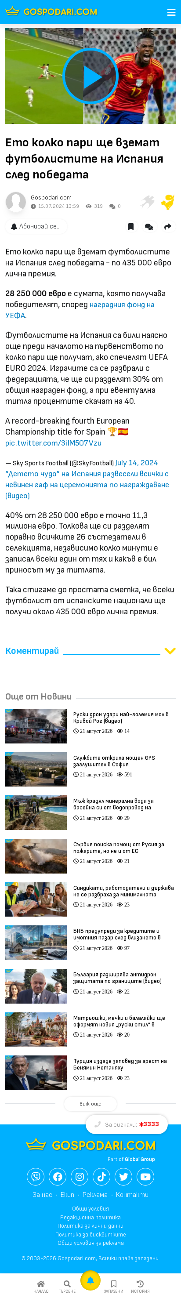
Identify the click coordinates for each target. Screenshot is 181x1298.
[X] (123, 1177)
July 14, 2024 (136, 463)
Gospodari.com (51, 197)
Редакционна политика (90, 1217)
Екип (67, 1195)
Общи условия (90, 1208)
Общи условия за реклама (91, 1243)
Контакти (132, 1195)
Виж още (90, 1104)
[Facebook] (57, 1177)
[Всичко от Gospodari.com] (15, 202)
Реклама (95, 1195)
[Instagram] (79, 1177)
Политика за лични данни (90, 1225)
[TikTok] (101, 1177)
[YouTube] (145, 1177)
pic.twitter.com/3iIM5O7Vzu (53, 443)
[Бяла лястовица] (147, 202)
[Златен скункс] (168, 202)
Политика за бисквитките (90, 1234)
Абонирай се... (40, 226)
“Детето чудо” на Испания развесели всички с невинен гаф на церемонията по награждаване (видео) (87, 484)
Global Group (140, 1159)
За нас (42, 1195)
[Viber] (35, 1177)
